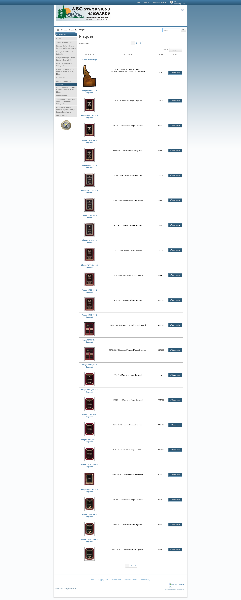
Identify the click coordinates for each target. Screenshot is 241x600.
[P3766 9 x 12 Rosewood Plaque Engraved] (89, 423)
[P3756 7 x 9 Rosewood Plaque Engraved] (89, 249)
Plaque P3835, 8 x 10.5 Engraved (89, 490)
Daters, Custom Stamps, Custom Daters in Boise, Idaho (65, 71)
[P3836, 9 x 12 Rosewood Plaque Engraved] (89, 523)
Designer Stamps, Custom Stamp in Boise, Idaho (66, 59)
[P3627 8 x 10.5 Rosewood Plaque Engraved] (89, 124)
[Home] (58, 30)
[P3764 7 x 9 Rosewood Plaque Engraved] (89, 373)
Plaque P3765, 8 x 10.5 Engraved (89, 391)
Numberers (60, 77)
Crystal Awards (61, 115)
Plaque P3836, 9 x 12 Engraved (89, 515)
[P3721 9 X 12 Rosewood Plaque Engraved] (89, 224)
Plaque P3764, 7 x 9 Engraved (89, 366)
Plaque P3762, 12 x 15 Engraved (89, 341)
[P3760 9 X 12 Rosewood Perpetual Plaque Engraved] (89, 323)
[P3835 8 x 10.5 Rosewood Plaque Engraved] (89, 498)
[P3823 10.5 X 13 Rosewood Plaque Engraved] (89, 473)
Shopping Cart (179, 3)
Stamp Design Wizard (64, 42)
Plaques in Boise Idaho (69, 30)
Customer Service (159, 2)
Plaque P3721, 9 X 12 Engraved (89, 216)
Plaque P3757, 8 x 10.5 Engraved (89, 266)
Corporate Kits (61, 95)
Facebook (182, 10)
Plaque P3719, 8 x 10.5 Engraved (89, 191)
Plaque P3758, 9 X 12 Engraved (89, 291)
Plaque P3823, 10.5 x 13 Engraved (89, 466)
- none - (174, 50)
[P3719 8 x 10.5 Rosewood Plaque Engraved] (89, 199)
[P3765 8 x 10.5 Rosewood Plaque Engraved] (89, 398)
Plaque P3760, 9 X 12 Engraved (89, 316)
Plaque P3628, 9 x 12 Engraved (89, 141)
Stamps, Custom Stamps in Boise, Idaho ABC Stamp (66, 47)
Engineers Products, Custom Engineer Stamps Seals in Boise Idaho (65, 109)
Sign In (146, 2)
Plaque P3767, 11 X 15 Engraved (89, 441)
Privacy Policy (145, 580)
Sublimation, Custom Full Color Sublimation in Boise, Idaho (65, 101)
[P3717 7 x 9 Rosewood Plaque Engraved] (89, 174)
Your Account (116, 580)
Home (138, 2)
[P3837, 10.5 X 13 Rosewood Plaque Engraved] (89, 548)
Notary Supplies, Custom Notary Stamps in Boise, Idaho (65, 89)
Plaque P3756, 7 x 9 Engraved (89, 241)
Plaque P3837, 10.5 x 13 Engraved (89, 540)
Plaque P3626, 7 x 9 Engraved (89, 91)
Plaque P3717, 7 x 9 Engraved (89, 166)
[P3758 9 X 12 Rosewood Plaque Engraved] (89, 298)
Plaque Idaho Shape (89, 60)
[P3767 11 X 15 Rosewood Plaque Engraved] (89, 448)
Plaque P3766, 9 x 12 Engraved (89, 416)
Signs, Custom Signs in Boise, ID (64, 53)
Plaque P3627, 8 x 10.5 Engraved (89, 116)
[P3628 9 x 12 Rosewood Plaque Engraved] (89, 149)
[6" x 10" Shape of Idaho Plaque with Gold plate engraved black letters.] (89, 66)
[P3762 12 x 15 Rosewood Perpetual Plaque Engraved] (89, 348)
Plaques (60, 84)
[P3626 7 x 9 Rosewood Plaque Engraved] (89, 99)
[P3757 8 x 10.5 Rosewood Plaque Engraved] (89, 274)
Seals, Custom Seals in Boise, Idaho (64, 64)
